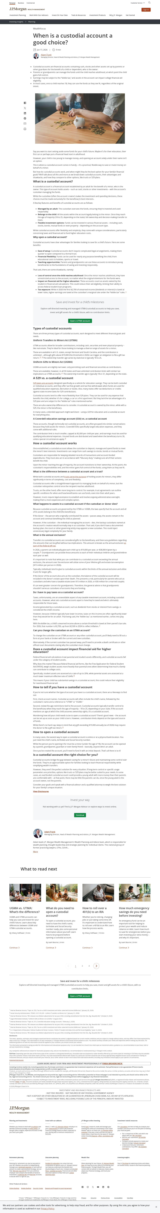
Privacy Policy (47, 1208)
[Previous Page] (68, 966)
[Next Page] (96, 966)
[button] (156, 1207)
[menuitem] (138, 3)
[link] (38, 834)
